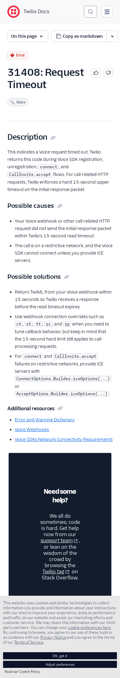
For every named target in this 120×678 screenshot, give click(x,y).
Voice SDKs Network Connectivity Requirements (64, 439)
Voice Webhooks (32, 429)
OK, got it (60, 656)
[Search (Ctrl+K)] (90, 11)
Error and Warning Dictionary (45, 420)
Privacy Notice (53, 637)
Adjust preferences (60, 664)
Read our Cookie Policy (22, 671)
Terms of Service (28, 642)
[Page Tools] (112, 36)
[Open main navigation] (107, 11)
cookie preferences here (89, 627)
